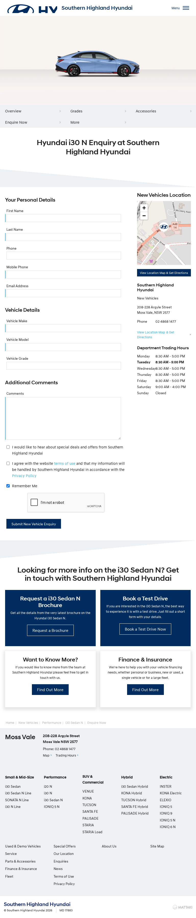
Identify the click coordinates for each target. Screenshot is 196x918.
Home (10, 723)
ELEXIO (165, 800)
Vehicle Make (16, 321)
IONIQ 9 (166, 813)
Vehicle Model (17, 339)
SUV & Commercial (93, 779)
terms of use (64, 463)
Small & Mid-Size (19, 777)
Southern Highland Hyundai (97, 8)
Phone (11, 248)
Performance (51, 723)
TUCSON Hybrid (133, 800)
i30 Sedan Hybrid (134, 786)
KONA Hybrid (131, 793)
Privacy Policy (24, 475)
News (58, 868)
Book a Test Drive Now (145, 629)
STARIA (88, 825)
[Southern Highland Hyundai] (32, 8)
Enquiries (61, 861)
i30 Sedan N (74, 723)
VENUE (88, 791)
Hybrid (127, 777)
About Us (109, 846)
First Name (14, 210)
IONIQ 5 (166, 806)
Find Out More (50, 689)
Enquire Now (16, 122)
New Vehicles (28, 723)
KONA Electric (171, 793)
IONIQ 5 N (51, 806)
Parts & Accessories (20, 861)
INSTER (166, 786)
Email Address (17, 286)
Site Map (157, 846)
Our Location (64, 853)
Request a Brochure (50, 630)
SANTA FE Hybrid (134, 806)
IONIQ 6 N (168, 826)
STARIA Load (92, 832)
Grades (76, 111)
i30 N (48, 793)
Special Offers (65, 846)
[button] (163, 227)
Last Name (14, 229)
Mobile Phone (17, 267)
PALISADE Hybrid (135, 813)
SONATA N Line (17, 800)
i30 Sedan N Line (18, 793)
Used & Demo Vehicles (23, 846)
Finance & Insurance (21, 868)
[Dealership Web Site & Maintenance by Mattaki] (182, 907)
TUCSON (89, 805)
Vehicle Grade (17, 358)
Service (11, 853)
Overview (13, 111)
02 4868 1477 (165, 321)
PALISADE (90, 818)
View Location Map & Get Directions (164, 273)
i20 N (48, 786)
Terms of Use (64, 876)
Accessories (146, 111)
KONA (87, 798)
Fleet (9, 876)
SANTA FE (90, 811)
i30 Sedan (13, 786)
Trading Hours (66, 755)
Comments (15, 393)
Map (46, 755)
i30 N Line (13, 806)
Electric (166, 777)
